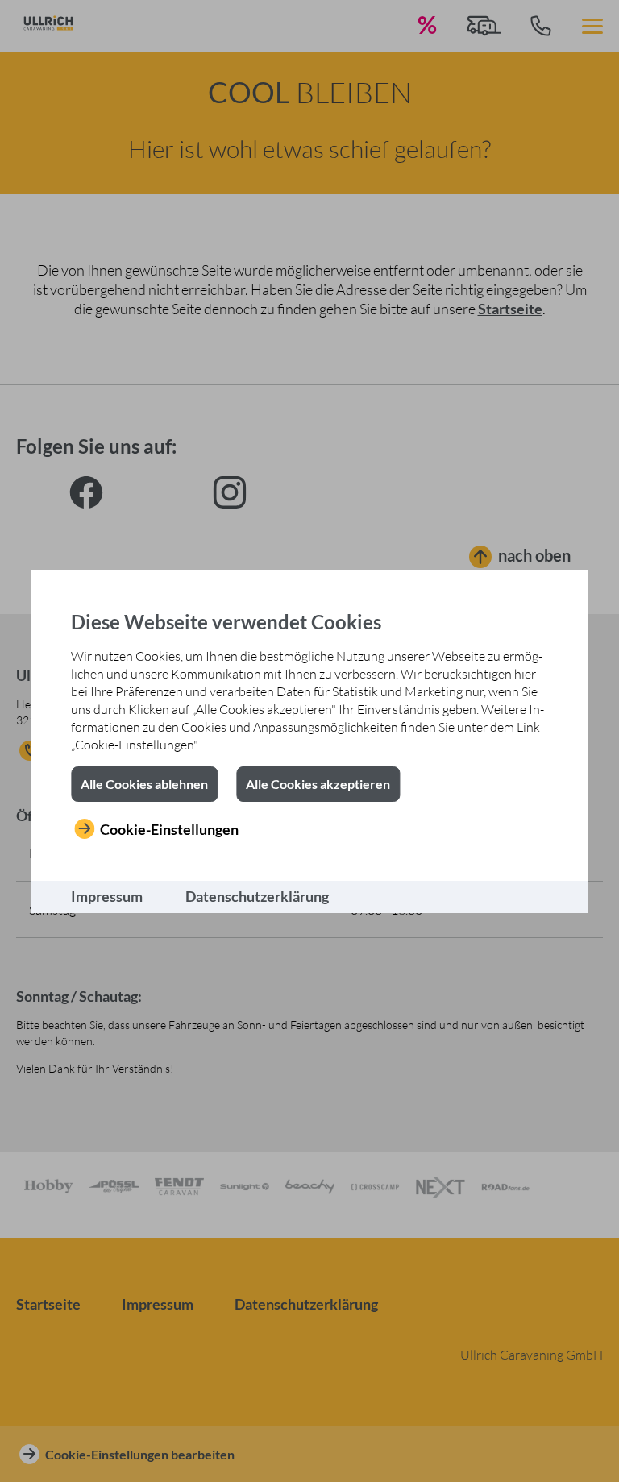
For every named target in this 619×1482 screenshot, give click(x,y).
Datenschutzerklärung (257, 896)
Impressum (107, 896)
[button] (144, 784)
